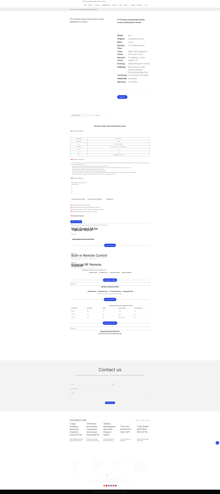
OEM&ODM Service (76, 464)
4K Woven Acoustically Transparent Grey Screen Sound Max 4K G (92, 440)
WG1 (88, 314)
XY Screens (72, 9)
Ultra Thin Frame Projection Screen (99, 464)
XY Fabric (148, 420)
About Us (75, 466)
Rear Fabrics (116, 464)
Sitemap (124, 491)
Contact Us (75, 472)
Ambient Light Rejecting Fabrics (120, 461)
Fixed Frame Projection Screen (99, 460)
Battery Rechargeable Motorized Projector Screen (108, 440)
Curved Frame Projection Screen (99, 463)
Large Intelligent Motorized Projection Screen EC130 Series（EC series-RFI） (76, 440)
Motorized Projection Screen (98, 461)
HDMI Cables (138, 420)
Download (75, 469)
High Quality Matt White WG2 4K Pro (143, 440)
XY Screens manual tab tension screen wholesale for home (86, 9)
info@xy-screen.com (140, 463)
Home (74, 460)
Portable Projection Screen (98, 466)
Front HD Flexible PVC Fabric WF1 (125, 440)
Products (143, 420)
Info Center (75, 471)
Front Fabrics (116, 463)
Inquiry (122, 97)
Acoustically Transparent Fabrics (120, 460)
